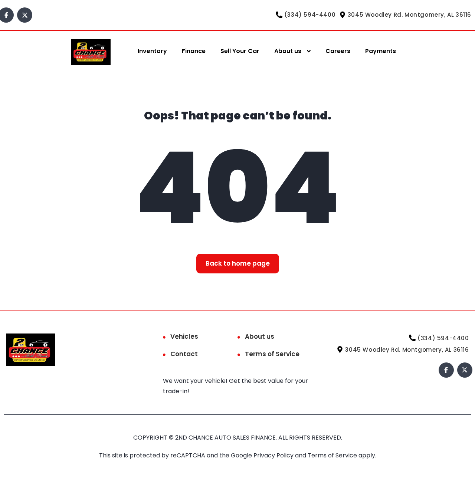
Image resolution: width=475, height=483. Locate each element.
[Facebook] (446, 370)
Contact (184, 353)
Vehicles (184, 336)
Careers (337, 51)
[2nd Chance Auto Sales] (90, 51)
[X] (24, 15)
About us (287, 51)
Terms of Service (272, 353)
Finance (194, 51)
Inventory (152, 51)
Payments (380, 51)
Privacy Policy (274, 455)
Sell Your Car (239, 51)
